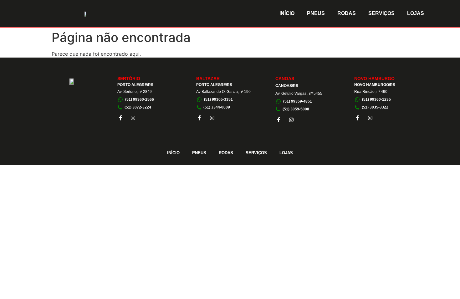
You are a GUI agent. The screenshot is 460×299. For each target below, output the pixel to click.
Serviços (381, 13)
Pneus (316, 13)
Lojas (415, 13)
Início (286, 13)
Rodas (346, 13)
